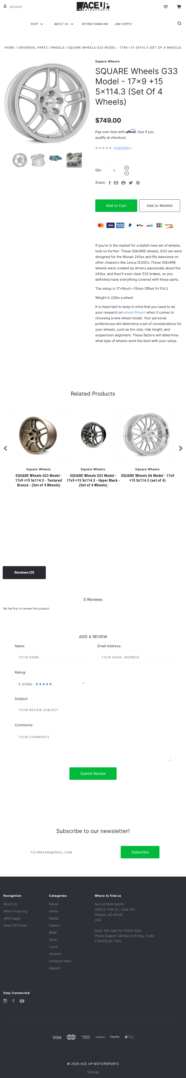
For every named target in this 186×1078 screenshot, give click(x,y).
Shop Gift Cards (15, 925)
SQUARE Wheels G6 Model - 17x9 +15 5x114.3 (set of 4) (147, 478)
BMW (53, 932)
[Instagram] (5, 1001)
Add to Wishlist (160, 205)
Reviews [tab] (22, 572)
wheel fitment (135, 312)
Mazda (54, 918)
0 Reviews (122, 148)
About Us (61, 24)
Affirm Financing (95, 24)
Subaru (54, 925)
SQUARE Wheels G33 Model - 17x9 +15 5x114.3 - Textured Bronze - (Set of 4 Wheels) (38, 480)
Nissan (54, 904)
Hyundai (55, 954)
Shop (35, 24)
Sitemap (93, 1072)
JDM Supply (123, 24)
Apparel (54, 968)
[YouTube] (22, 1001)
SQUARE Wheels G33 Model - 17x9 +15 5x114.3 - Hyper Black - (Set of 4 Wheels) (93, 480)
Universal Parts (60, 961)
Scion (53, 940)
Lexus (53, 947)
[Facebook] (13, 1001)
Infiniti (53, 911)
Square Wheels (107, 61)
